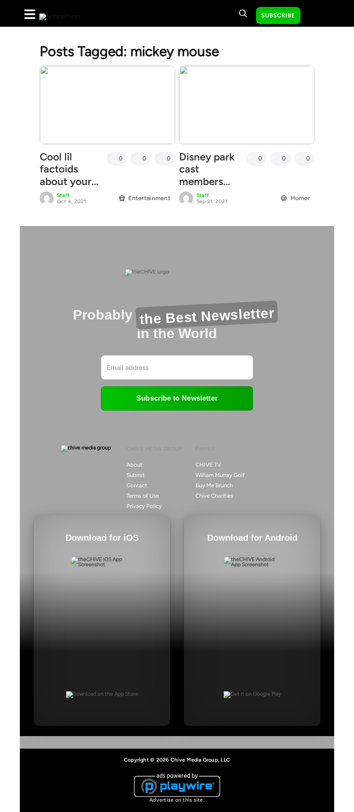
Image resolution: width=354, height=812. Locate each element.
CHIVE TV (208, 464)
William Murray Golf (220, 475)
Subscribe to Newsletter (177, 398)
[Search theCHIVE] (243, 13)
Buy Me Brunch (214, 485)
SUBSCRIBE (278, 15)
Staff (63, 195)
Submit (135, 475)
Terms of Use (142, 495)
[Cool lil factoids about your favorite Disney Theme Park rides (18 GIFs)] (107, 105)
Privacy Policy (144, 506)
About (134, 464)
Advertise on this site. (177, 800)
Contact (136, 485)
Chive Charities (214, 495)
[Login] (315, 16)
